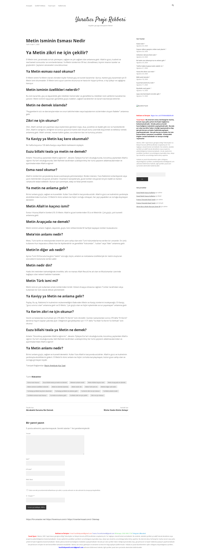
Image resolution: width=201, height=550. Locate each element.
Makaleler (36, 376)
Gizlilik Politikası (40, 6)
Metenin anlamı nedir (77, 382)
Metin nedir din (77, 387)
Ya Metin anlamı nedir (110, 391)
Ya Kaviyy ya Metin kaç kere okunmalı (39, 391)
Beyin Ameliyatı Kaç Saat (54, 365)
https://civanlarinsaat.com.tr (79, 519)
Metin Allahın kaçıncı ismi (96, 382)
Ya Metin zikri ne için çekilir (78, 395)
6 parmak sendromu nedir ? (145, 83)
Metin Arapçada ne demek (116, 382)
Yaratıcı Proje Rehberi (100, 19)
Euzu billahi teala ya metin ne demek (55, 382)
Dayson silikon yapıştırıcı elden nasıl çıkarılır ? (151, 49)
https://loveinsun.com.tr (56, 519)
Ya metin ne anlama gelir (58, 395)
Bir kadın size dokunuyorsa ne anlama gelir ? (151, 60)
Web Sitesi (29, 480)
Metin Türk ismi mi (91, 387)
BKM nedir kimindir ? (143, 77)
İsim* (28, 459)
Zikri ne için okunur (97, 395)
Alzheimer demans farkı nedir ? (146, 55)
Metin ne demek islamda (60, 387)
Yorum (28, 433)
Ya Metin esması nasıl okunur (36, 395)
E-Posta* (29, 469)
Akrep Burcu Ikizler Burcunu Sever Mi (148, 207)
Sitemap (95, 519)
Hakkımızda (62, 6)
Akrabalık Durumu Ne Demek (39, 410)
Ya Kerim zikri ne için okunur (90, 391)
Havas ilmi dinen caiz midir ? (145, 72)
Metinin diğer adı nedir (108, 387)
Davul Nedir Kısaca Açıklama (145, 193)
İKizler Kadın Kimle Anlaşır (116, 410)
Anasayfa (29, 6)
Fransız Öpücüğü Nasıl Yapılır (146, 200)
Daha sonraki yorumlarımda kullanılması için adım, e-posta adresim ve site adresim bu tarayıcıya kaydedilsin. (64, 490)
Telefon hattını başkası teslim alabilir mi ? (149, 66)
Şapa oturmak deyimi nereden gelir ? (148, 94)
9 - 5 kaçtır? (30, 496)
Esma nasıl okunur (33, 382)
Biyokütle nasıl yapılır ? (143, 88)
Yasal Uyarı (51, 6)
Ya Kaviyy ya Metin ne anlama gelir (66, 391)
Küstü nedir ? (140, 44)
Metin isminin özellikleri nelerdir (37, 387)
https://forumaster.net (36, 519)
